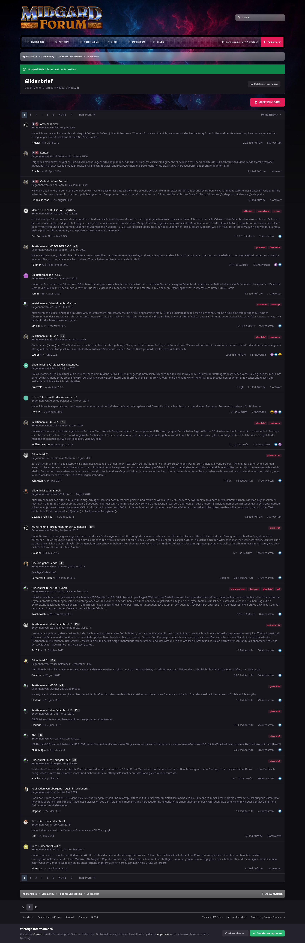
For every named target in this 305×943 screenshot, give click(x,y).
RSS (95, 917)
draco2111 (38, 387)
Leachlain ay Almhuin (62, 458)
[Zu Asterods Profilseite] (25, 365)
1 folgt (239, 387)
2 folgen (225, 577)
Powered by (268, 917)
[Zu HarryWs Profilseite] (25, 735)
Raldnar (36, 264)
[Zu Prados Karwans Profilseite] (25, 661)
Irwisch (36, 412)
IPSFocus (218, 917)
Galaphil (36, 553)
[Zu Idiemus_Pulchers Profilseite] (25, 398)
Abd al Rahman (58, 156)
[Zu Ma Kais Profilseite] (25, 304)
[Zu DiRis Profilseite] (25, 711)
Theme (206, 917)
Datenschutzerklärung (49, 917)
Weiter (62, 114)
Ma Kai (53, 307)
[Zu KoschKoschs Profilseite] (25, 588)
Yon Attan (37, 480)
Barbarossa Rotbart (43, 577)
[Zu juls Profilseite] (25, 822)
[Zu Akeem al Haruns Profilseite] (25, 563)
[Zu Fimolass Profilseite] (25, 124)
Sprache (26, 917)
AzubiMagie (39, 750)
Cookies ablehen (235, 933)
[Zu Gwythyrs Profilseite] (25, 686)
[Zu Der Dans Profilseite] (25, 210)
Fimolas (53, 127)
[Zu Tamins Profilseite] (25, 275)
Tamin (53, 278)
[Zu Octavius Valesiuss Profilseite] (25, 491)
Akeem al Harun (58, 566)
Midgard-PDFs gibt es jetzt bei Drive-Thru (52, 69)
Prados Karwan (40, 200)
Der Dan (54, 213)
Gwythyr (54, 688)
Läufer (35, 354)
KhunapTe (55, 763)
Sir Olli (36, 650)
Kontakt (69, 917)
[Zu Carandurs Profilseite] (25, 789)
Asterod (54, 368)
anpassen (163, 934)
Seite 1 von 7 (85, 114)
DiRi (51, 713)
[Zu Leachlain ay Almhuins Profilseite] (25, 455)
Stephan (36, 811)
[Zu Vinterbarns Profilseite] (25, 846)
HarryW (53, 738)
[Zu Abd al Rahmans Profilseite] (25, 153)
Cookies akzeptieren (269, 933)
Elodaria (36, 700)
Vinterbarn (55, 849)
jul (50, 824)
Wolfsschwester (41, 444)
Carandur (54, 792)
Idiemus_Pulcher (59, 400)
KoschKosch (56, 591)
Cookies (82, 917)
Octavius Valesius (59, 494)
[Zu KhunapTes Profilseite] (25, 760)
